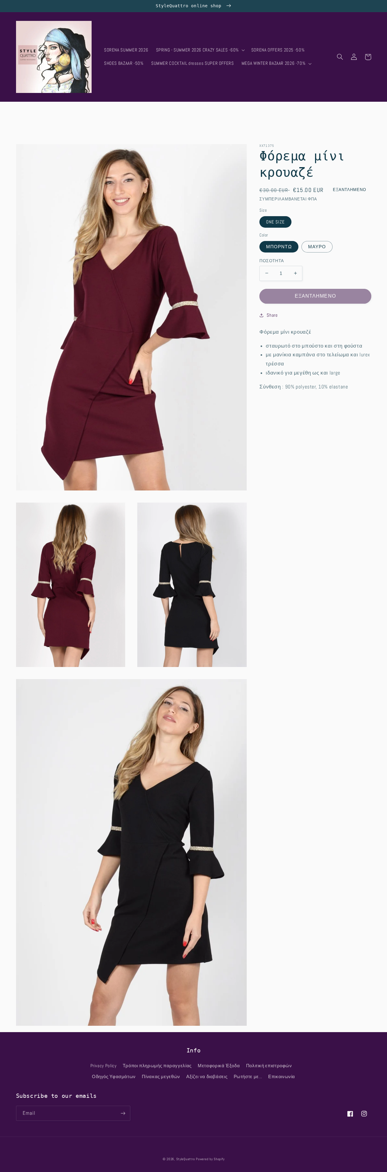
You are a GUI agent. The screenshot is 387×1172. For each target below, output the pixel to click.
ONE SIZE (275, 221)
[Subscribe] (123, 1113)
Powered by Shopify (210, 1159)
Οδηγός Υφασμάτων (114, 1076)
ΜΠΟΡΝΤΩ (278, 246)
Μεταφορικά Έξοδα (219, 1065)
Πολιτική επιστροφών (269, 1065)
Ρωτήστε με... (248, 1076)
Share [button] (272, 315)
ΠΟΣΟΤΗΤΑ (271, 260)
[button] (199, 50)
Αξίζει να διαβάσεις (206, 1076)
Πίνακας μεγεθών (161, 1076)
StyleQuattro (185, 1159)
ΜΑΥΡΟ (317, 246)
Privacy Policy (103, 1065)
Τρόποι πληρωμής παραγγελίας (157, 1065)
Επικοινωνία (281, 1076)
